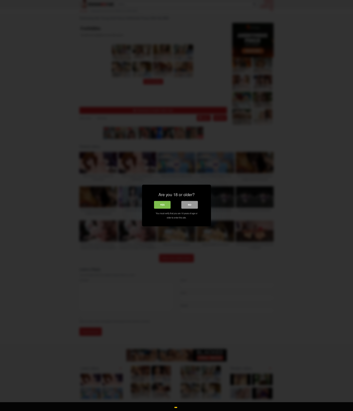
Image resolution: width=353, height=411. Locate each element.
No (189, 204)
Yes (162, 204)
